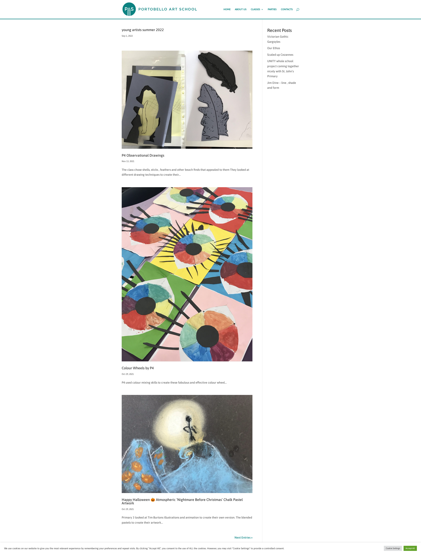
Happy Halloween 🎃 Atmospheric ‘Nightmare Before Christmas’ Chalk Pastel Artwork (182, 501)
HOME (227, 9)
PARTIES (272, 9)
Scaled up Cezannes (280, 54)
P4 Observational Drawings (143, 155)
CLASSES (255, 9)
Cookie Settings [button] (393, 548)
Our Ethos (273, 48)
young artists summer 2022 (143, 30)
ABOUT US (241, 9)
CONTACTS (287, 9)
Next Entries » (243, 537)
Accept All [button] (410, 548)
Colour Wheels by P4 (138, 368)
